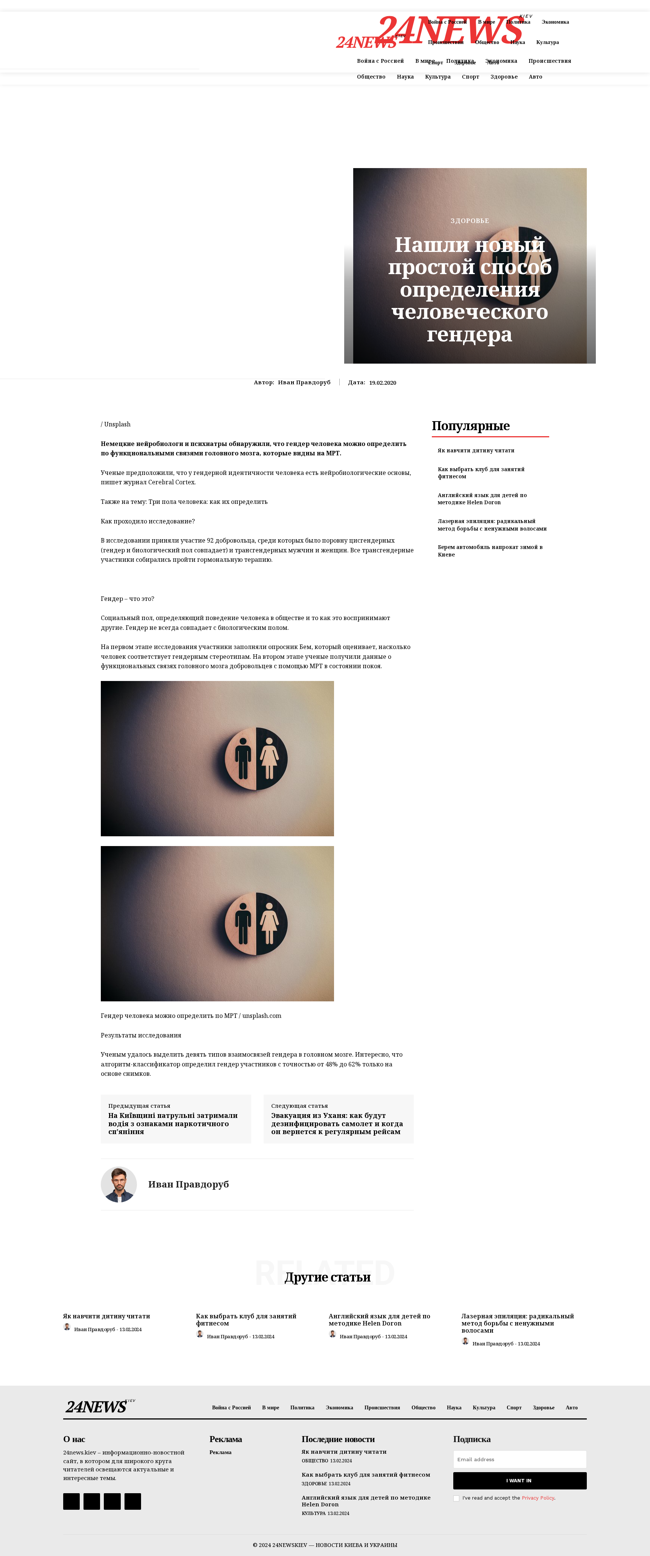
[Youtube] (133, 1501)
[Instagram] (92, 1501)
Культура (314, 1514)
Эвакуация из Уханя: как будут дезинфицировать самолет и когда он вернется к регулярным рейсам (337, 1124)
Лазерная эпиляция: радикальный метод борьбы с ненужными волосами (492, 524)
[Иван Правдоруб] (119, 1184)
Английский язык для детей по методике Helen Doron (482, 498)
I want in (519, 1480)
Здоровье (470, 220)
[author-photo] (68, 1328)
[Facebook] (71, 1501)
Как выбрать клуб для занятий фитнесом (246, 1319)
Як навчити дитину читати (476, 450)
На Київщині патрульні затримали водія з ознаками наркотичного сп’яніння (173, 1124)
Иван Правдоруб (304, 382)
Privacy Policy (538, 1498)
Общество (315, 1461)
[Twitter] (112, 1501)
